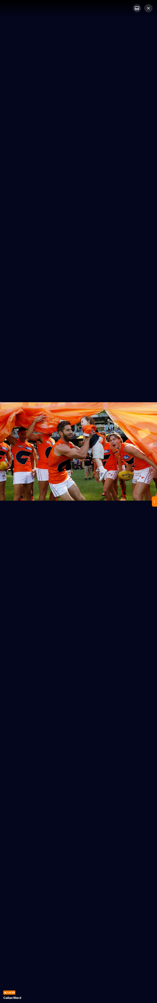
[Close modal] (148, 8)
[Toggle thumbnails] (137, 8)
